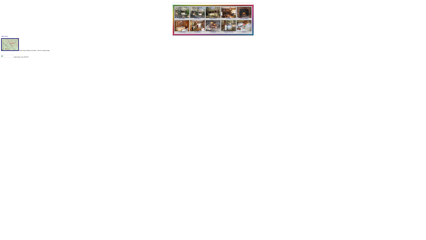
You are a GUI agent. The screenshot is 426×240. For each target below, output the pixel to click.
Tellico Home (4, 36)
